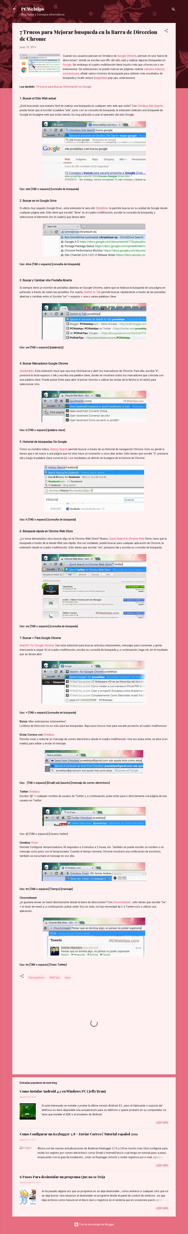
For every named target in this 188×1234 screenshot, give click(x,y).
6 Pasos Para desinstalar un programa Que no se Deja (62, 1177)
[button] (166, 31)
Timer (34, 842)
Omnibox (49, 734)
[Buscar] (173, 10)
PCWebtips (32, 9)
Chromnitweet (122, 902)
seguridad (101, 78)
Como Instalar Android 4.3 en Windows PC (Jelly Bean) (63, 1091)
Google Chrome (126, 56)
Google (67, 64)
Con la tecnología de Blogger (96, 1224)
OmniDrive (102, 208)
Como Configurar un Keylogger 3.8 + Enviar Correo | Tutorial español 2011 (79, 1134)
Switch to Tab (92, 292)
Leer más (162, 1122)
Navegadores (37, 977)
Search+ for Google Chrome (37, 645)
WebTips (54, 977)
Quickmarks (27, 371)
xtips (67, 977)
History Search (59, 449)
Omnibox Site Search (150, 105)
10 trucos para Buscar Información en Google (63, 86)
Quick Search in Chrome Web (126, 538)
